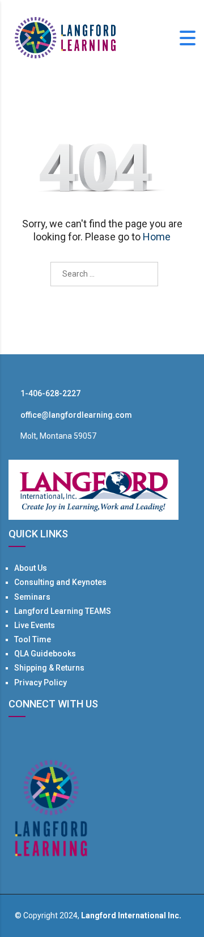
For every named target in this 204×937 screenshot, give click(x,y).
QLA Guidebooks (45, 653)
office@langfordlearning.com (76, 414)
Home (157, 237)
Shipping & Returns (49, 667)
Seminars (32, 596)
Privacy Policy (40, 682)
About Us (30, 568)
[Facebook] (11, 739)
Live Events (34, 625)
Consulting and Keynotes (60, 582)
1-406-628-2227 (50, 393)
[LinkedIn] (40, 739)
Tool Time (32, 639)
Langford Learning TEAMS (62, 611)
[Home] (65, 37)
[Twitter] (26, 739)
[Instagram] (54, 739)
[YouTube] (68, 739)
